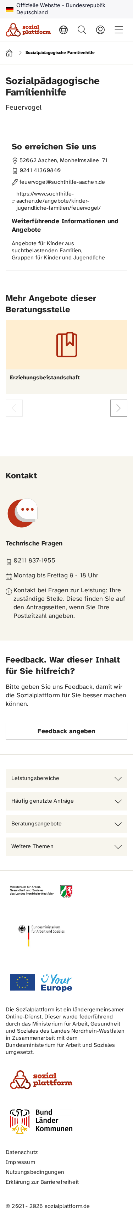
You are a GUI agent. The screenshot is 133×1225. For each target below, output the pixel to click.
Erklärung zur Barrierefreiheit (42, 1182)
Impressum (20, 1162)
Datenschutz (22, 1152)
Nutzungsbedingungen (35, 1172)
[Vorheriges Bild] (14, 408)
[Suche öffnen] (81, 29)
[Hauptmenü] (118, 29)
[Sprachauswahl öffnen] (63, 29)
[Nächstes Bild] (118, 408)
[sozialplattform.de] (28, 30)
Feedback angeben (66, 731)
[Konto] (100, 29)
